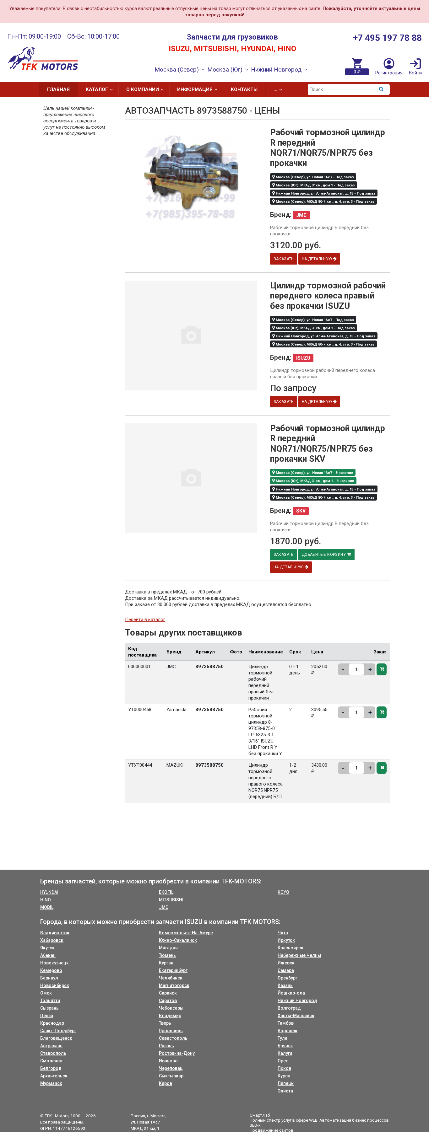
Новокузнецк (54, 962)
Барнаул (49, 977)
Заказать (284, 259)
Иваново (168, 1060)
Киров (165, 1083)
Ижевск (286, 962)
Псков (284, 1068)
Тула (282, 1038)
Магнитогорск (174, 985)
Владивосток (54, 932)
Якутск (47, 947)
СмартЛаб (260, 1115)
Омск (46, 992)
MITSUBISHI (171, 899)
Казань (285, 985)
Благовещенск (56, 1038)
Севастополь (173, 1038)
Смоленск (51, 1060)
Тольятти (50, 1000)
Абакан (48, 955)
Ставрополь (53, 1053)
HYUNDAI (49, 892)
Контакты (244, 89)
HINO (45, 899)
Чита (283, 932)
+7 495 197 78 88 (387, 38)
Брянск (285, 1045)
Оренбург (287, 977)
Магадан (168, 947)
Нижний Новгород (297, 1000)
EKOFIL (166, 892)
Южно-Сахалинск (178, 940)
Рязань (166, 1045)
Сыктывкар (171, 1075)
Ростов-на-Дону (177, 1053)
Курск (284, 1075)
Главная (58, 89)
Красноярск (290, 947)
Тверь (165, 1023)
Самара (286, 970)
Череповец (171, 1068)
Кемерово (51, 970)
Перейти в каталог (145, 619)
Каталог (97, 89)
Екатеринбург (173, 970)
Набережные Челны (299, 955)
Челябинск (170, 977)
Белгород (51, 1068)
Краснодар (52, 1023)
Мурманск (51, 1083)
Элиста (285, 1090)
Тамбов (286, 1023)
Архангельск (54, 1075)
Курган (166, 962)
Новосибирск (54, 985)
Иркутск (286, 940)
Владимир (170, 1015)
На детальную (317, 259)
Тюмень (167, 955)
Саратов (168, 1000)
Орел (283, 1060)
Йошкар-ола (291, 992)
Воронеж (287, 1030)
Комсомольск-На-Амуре (186, 932)
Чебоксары (171, 1008)
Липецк (286, 1083)
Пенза (46, 1015)
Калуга (285, 1053)
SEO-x (255, 1125)
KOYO (283, 892)
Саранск (168, 992)
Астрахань (51, 1045)
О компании (142, 89)
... (275, 89)
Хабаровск (51, 940)
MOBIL (46, 907)
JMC (163, 907)
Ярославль (171, 1030)
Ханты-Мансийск (296, 1015)
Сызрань (49, 1008)
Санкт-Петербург (58, 1030)
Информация (195, 89)
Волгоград (289, 1008)
